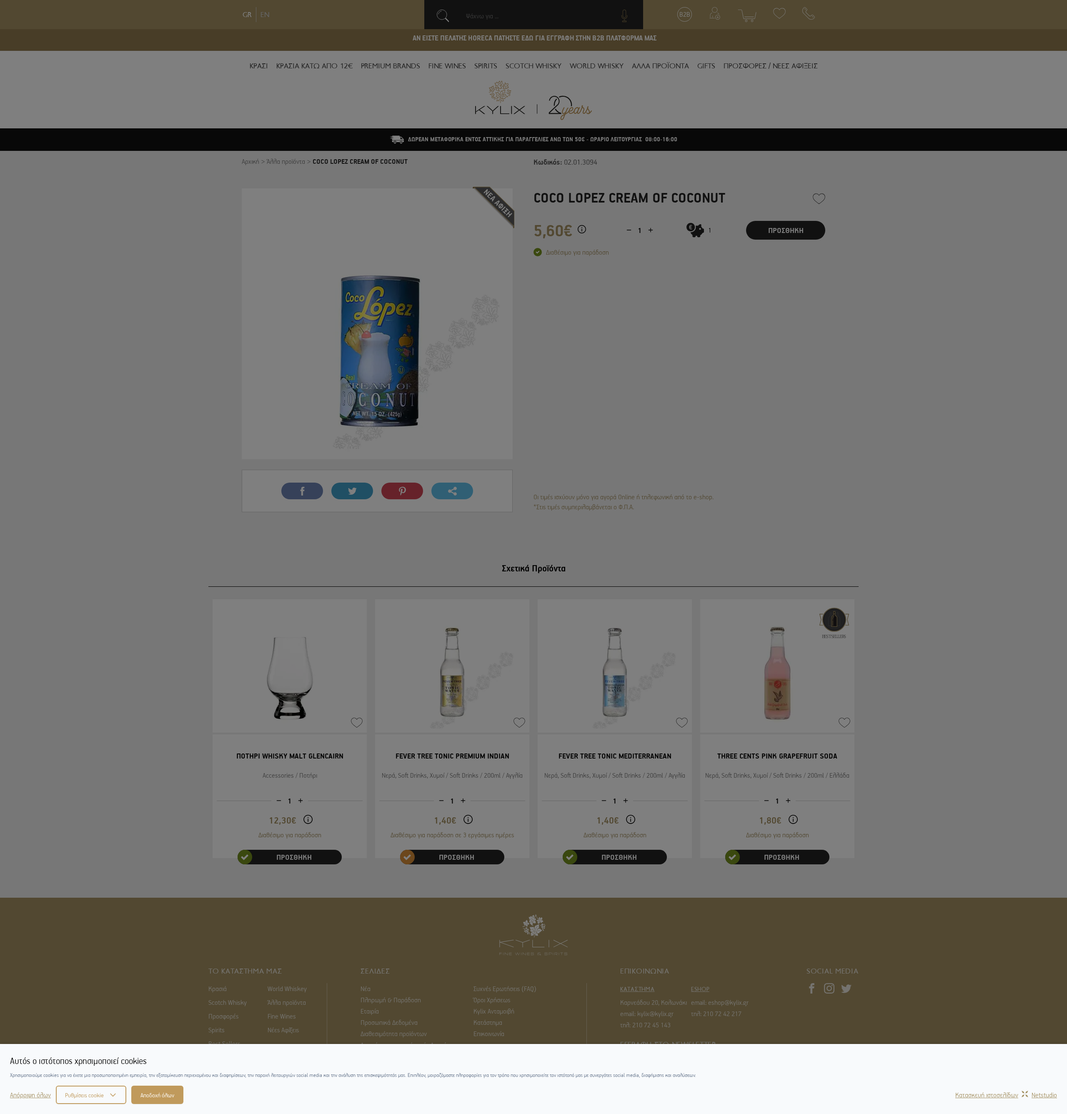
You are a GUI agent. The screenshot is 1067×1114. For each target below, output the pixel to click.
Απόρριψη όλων (30, 1095)
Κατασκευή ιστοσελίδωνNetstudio (1006, 1095)
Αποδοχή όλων (157, 1095)
